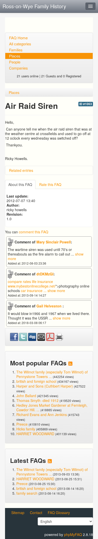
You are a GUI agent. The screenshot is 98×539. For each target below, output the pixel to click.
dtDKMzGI (45, 273)
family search (27, 493)
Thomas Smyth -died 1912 (37, 400)
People (14, 62)
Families (16, 49)
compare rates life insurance (30, 281)
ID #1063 (85, 104)
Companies (18, 68)
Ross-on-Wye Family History (34, 6)
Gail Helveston (49, 305)
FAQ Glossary (59, 512)
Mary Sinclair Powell (53, 241)
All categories (20, 43)
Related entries (21, 170)
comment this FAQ (33, 231)
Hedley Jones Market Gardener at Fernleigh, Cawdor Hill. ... (51, 407)
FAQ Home (18, 37)
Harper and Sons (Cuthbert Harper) (44, 386)
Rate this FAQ (50, 184)
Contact (36, 512)
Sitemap (17, 512)
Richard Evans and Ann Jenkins (41, 414)
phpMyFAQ (73, 534)
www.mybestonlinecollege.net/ (32, 286)
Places (14, 55)
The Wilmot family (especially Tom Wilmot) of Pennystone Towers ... (52, 374)
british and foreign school (36, 381)
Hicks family (26, 428)
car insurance (34, 290)
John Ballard (26, 395)
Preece (22, 424)
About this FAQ (20, 184)
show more (56, 290)
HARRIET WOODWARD (35, 433)
